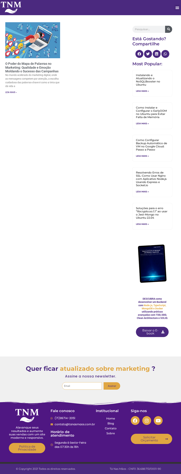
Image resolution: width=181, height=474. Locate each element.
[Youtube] (158, 420)
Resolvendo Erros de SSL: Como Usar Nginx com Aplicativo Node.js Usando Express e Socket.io (151, 179)
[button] (177, 7)
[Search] (168, 29)
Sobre (110, 433)
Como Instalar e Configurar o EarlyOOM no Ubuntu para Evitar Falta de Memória (151, 112)
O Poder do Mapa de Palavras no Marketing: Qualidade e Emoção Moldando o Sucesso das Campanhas (32, 67)
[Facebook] (135, 420)
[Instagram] (146, 420)
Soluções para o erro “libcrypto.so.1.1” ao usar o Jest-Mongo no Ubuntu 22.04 (151, 212)
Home (110, 418)
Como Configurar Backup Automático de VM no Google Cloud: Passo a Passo (151, 144)
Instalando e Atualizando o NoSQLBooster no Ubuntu (148, 79)
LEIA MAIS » (11, 92)
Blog (110, 423)
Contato (110, 428)
